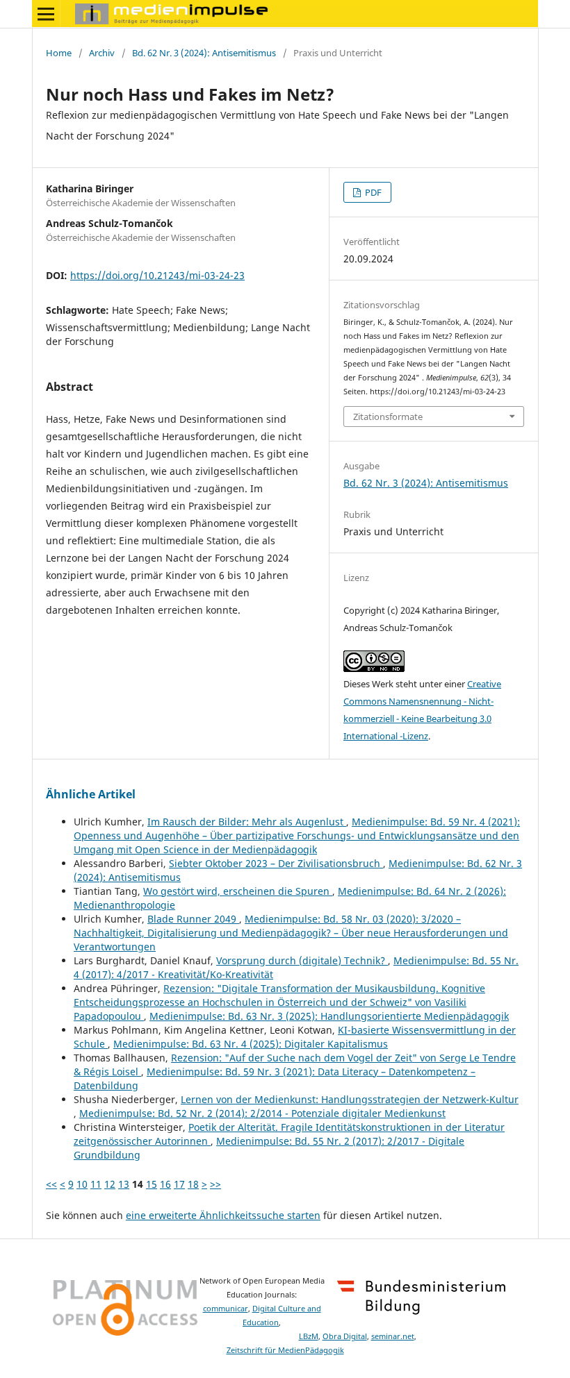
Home (59, 53)
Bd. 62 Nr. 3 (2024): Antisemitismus (204, 53)
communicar (225, 1308)
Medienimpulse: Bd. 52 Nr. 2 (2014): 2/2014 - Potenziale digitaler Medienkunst (262, 1113)
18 (193, 1184)
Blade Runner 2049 (193, 918)
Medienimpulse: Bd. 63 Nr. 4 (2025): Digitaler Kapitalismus (250, 1043)
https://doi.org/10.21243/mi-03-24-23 (157, 275)
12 (109, 1184)
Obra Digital (345, 1336)
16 (165, 1184)
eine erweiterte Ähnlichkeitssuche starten (223, 1215)
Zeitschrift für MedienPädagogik (285, 1350)
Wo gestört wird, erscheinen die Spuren (237, 891)
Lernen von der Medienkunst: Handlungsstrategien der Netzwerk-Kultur (350, 1099)
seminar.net (392, 1336)
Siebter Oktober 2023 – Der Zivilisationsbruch (276, 863)
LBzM (308, 1336)
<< (51, 1184)
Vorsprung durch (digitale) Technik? (302, 960)
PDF (372, 192)
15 (151, 1184)
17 (179, 1184)
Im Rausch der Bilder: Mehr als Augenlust (246, 821)
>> (215, 1184)
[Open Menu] (46, 14)
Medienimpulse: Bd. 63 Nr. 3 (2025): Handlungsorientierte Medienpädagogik (329, 1016)
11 (95, 1184)
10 (82, 1184)
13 (123, 1184)
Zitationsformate (388, 416)
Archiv (102, 53)
